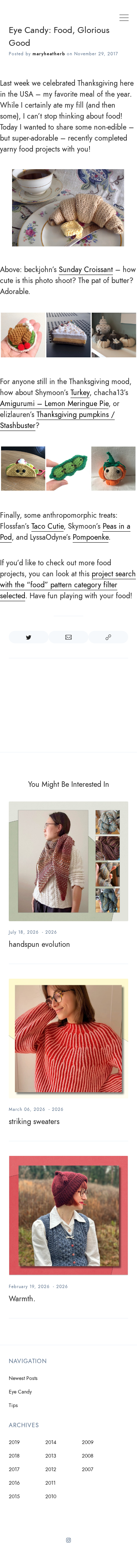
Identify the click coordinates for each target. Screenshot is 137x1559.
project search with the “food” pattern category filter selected (68, 585)
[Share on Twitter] (29, 637)
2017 (14, 1469)
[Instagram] (68, 1543)
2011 (50, 1483)
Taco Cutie (47, 526)
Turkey (80, 392)
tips (13, 1405)
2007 (87, 1469)
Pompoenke (91, 537)
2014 (50, 1442)
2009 (88, 1442)
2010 (50, 1496)
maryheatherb (49, 54)
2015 (14, 1496)
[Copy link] (108, 637)
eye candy (20, 1391)
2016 (14, 1483)
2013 (50, 1455)
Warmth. (22, 1299)
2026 (51, 932)
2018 (14, 1455)
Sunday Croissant (86, 269)
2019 (14, 1442)
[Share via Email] (68, 637)
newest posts (23, 1378)
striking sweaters (34, 1121)
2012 (50, 1469)
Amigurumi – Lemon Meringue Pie (54, 403)
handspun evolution (39, 944)
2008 (88, 1455)
